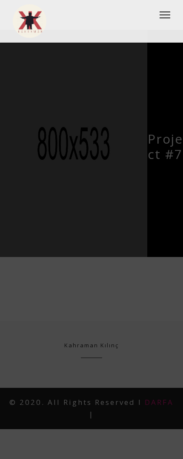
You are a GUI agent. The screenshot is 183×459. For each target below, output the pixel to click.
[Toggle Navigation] (162, 15)
